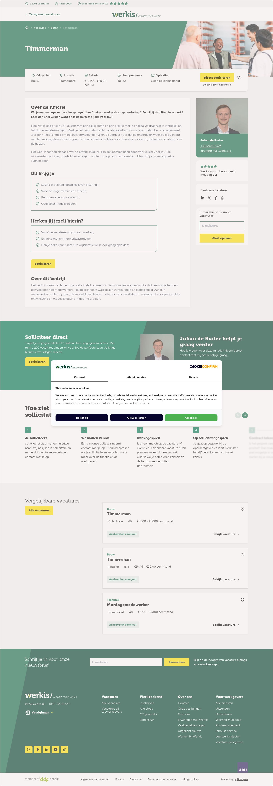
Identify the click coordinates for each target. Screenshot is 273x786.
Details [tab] (193, 377)
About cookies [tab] (136, 377)
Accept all (191, 417)
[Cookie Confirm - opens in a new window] (203, 366)
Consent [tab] (79, 377)
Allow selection (136, 417)
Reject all (82, 417)
